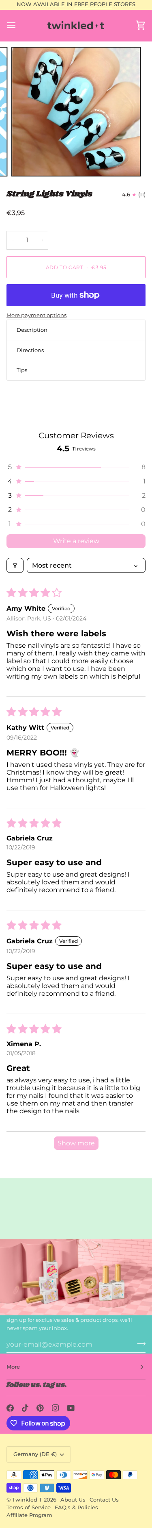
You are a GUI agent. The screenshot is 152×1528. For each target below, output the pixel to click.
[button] (76, 467)
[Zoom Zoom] (76, 111)
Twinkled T (27, 1500)
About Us (73, 1500)
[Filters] (15, 565)
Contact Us (104, 1500)
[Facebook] (10, 1408)
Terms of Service (28, 1507)
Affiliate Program (29, 1515)
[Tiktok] (25, 1408)
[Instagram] (55, 1408)
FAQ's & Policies (76, 1507)
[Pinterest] (40, 1408)
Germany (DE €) (35, 1454)
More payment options (36, 315)
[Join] (139, 1343)
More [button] (13, 1367)
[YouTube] (71, 1408)
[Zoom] (26, 161)
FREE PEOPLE (93, 4)
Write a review (76, 541)
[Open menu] (18, 25)
